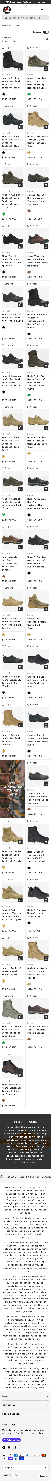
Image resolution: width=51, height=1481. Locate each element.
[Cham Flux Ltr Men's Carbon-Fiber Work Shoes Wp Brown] (38, 239)
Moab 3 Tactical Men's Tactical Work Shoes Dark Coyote (37, 442)
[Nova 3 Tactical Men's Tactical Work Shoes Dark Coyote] (12, 601)
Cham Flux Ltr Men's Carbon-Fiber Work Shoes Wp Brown (37, 261)
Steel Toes (14, 1475)
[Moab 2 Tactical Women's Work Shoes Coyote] (12, 950)
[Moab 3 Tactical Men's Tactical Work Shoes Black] (12, 297)
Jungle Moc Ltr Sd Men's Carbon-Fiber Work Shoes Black (37, 740)
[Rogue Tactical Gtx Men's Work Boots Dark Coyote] (38, 601)
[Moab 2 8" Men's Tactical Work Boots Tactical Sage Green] (12, 1009)
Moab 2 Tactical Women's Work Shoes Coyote (11, 971)
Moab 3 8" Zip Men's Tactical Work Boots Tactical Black (11, 83)
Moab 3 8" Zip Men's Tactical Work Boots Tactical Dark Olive (36, 382)
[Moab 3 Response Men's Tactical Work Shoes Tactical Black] (12, 358)
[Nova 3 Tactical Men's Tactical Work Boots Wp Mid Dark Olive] (38, 61)
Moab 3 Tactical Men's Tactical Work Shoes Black (12, 317)
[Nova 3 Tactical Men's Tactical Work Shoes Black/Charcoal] (38, 539)
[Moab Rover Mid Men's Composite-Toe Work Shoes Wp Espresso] (12, 1067)
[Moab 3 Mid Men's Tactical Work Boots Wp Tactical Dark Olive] (12, 177)
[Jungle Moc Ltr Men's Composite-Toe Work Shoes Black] (12, 659)
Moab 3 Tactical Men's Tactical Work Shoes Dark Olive (11, 504)
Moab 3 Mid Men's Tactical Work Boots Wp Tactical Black (12, 141)
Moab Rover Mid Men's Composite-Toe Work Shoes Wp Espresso (12, 1089)
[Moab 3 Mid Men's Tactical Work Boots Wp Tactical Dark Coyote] (12, 420)
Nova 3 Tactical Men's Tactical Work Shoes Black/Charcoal (37, 562)
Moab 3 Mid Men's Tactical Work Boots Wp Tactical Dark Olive (12, 201)
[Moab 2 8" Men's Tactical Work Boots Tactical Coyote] (38, 951)
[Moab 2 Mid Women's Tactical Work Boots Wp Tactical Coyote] (12, 892)
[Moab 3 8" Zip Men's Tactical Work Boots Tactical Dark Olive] (38, 358)
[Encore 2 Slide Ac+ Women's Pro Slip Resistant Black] (38, 659)
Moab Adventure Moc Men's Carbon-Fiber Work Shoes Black (37, 504)
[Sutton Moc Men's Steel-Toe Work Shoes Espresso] (38, 1009)
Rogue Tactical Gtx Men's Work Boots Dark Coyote (36, 623)
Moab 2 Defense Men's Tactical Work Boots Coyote (11, 740)
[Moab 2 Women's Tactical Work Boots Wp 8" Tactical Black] (38, 834)
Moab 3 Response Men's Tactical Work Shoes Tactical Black (11, 381)
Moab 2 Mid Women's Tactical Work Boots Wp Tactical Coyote (12, 915)
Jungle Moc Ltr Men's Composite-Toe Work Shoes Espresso (37, 200)
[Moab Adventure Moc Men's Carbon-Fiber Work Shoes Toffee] (12, 539)
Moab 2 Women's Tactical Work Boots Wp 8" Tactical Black (36, 857)
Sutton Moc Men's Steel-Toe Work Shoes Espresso (37, 1029)
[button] (42, 9)
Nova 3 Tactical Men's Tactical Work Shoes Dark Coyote (11, 623)
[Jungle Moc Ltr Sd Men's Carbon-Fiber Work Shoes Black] (38, 717)
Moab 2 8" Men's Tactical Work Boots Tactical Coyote (37, 973)
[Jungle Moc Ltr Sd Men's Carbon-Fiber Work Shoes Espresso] (38, 776)
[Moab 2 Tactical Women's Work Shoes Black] (38, 892)
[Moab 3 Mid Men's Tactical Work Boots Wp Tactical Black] (12, 119)
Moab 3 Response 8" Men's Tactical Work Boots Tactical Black (37, 321)
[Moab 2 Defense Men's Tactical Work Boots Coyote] (12, 717)
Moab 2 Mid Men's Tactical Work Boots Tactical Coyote (37, 141)
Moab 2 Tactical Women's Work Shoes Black (37, 913)
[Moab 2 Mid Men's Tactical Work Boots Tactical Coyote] (38, 119)
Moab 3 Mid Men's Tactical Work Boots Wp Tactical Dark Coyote (12, 443)
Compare (37, 32)
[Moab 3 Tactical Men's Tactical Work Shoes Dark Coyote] (38, 420)
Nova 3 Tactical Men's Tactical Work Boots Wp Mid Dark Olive (37, 83)
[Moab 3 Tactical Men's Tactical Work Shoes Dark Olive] (12, 481)
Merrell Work (14, 26)
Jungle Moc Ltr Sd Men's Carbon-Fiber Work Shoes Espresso (37, 798)
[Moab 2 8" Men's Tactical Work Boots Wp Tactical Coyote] (12, 834)
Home (4, 26)
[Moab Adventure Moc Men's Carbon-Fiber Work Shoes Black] (38, 481)
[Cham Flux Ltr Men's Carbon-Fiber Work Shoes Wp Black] (12, 238)
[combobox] (25, 17)
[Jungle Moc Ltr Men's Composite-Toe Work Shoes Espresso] (38, 177)
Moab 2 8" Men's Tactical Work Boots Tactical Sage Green (11, 1031)
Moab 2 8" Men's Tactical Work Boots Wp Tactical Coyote (11, 856)
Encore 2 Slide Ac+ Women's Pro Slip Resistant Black (37, 682)
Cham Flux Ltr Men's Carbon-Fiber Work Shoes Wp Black (12, 261)
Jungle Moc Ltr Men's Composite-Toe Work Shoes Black (12, 681)
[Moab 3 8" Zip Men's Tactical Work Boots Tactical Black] (12, 60)
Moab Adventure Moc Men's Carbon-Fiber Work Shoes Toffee (11, 563)
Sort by (6, 38)
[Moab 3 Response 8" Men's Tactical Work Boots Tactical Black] (38, 297)
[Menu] (47, 9)
